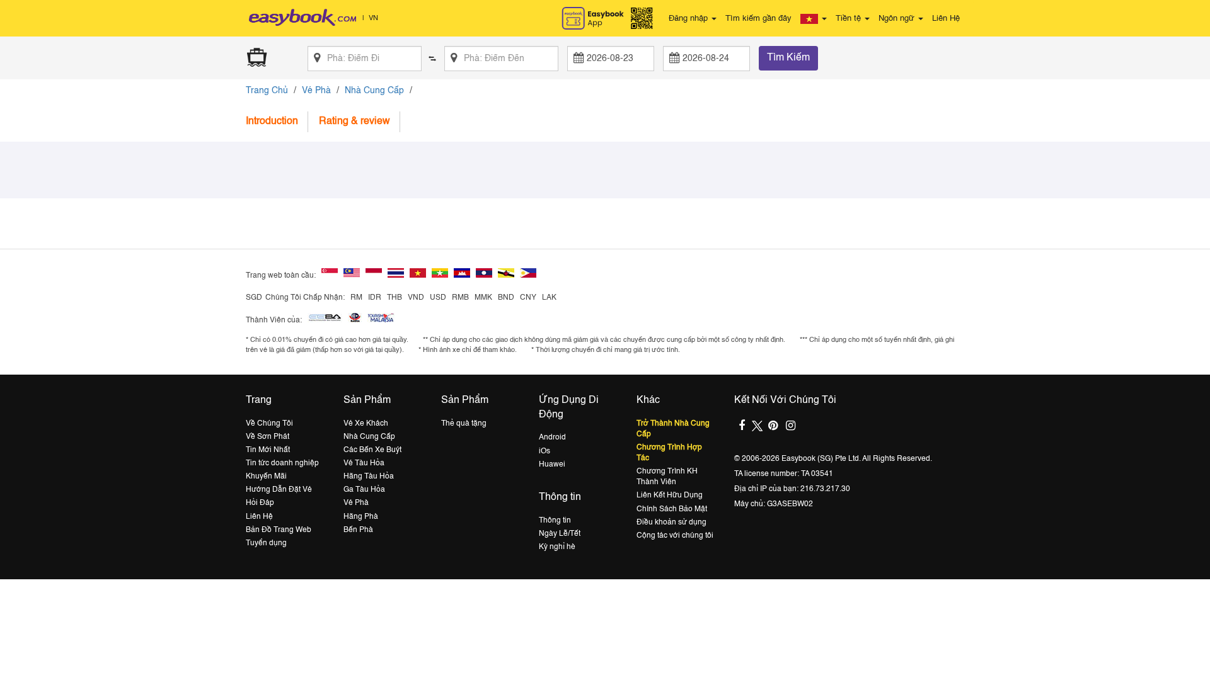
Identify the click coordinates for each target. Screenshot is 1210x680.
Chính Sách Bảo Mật (672, 509)
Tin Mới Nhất (268, 450)
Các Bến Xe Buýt (372, 450)
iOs (544, 451)
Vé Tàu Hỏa (363, 463)
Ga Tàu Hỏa (364, 490)
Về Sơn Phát (267, 437)
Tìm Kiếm (788, 58)
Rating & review (354, 121)
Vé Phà (316, 90)
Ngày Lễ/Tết (559, 534)
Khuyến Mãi (266, 476)
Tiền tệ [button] (849, 18)
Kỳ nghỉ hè (557, 547)
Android (552, 437)
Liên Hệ (946, 18)
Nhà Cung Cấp (374, 90)
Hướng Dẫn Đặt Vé (279, 490)
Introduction (272, 121)
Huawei (552, 464)
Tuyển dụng (266, 543)
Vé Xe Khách (365, 424)
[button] (813, 18)
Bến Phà (358, 530)
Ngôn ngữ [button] (898, 18)
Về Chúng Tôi (269, 424)
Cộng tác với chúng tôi (675, 536)
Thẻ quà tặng (464, 424)
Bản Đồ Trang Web (278, 530)
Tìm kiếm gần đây (758, 18)
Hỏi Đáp (260, 503)
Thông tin (555, 520)
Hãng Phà (360, 517)
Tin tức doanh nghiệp (282, 463)
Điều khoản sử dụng (671, 522)
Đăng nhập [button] (689, 18)
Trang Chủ (267, 90)
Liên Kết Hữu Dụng (670, 495)
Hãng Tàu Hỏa (368, 476)
